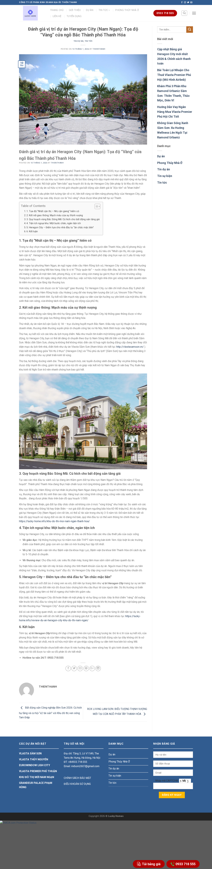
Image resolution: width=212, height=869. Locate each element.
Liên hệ (57, 16)
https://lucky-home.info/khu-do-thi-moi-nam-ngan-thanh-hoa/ (54, 521)
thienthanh (99, 49)
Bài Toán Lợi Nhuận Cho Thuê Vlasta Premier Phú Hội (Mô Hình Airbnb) (174, 74)
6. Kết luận (32, 231)
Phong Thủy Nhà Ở (169, 163)
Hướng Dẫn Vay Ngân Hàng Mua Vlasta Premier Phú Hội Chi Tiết (174, 111)
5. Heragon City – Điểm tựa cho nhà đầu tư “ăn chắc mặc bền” (60, 227)
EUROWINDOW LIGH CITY (34, 765)
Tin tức (103, 10)
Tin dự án (78, 41)
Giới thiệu (75, 10)
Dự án (89, 10)
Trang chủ (57, 10)
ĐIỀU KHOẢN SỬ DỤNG (77, 783)
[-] (30, 13)
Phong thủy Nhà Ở (127, 10)
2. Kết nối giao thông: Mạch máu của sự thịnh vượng (54, 215)
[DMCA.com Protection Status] (18, 822)
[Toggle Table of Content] (96, 206)
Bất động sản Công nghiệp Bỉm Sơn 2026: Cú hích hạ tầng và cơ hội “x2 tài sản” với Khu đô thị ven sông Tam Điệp (50, 712)
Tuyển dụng (74, 16)
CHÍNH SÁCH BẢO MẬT (77, 778)
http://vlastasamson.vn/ (130, 346)
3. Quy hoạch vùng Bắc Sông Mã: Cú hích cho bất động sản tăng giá (63, 219)
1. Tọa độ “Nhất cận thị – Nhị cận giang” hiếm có (52, 211)
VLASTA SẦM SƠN (30, 753)
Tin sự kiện (164, 176)
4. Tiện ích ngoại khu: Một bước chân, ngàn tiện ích (53, 223)
